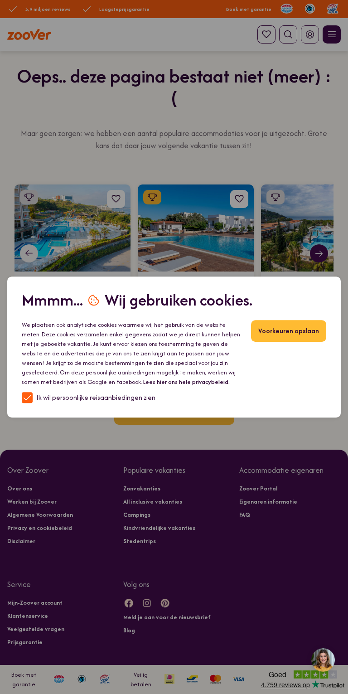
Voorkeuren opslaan (288, 330)
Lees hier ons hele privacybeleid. (186, 382)
